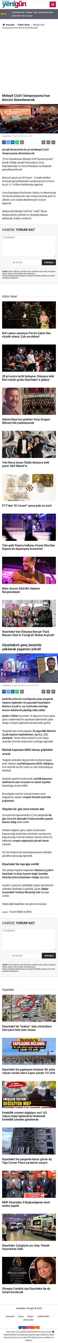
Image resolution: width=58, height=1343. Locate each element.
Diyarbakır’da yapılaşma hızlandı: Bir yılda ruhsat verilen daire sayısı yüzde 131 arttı (32, 14)
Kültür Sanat (24, 25)
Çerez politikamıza (46, 1337)
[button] (43, 142)
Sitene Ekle (28, 1320)
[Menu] (52, 4)
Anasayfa (9, 25)
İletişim (30, 1316)
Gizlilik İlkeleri (43, 1316)
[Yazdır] (22, 142)
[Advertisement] (29, 63)
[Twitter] (8, 142)
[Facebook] (4, 142)
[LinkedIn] (12, 142)
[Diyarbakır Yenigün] (14, 4)
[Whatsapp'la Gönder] (17, 142)
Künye (21, 1316)
